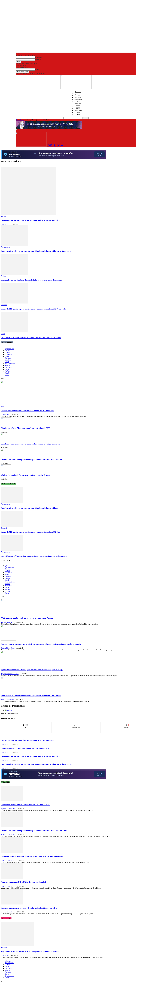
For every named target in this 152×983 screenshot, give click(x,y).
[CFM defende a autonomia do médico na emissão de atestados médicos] (14, 332)
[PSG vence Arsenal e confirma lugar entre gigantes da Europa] (8, 614)
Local (7, 362)
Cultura (78, 101)
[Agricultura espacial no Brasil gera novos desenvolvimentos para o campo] (8, 666)
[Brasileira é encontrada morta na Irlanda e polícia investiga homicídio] (28, 214)
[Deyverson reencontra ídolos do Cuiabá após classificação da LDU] (12, 904)
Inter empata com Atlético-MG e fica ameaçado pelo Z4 (24, 882)
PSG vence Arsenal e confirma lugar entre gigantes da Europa (27, 618)
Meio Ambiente (78, 99)
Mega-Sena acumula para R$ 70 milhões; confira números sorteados (30, 951)
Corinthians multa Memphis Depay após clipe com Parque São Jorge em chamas (35, 830)
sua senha (38, 59)
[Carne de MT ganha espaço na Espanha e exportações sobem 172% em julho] (14, 303)
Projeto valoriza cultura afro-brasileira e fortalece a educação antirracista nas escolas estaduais (41, 644)
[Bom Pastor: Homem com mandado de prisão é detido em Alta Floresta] (8, 691)
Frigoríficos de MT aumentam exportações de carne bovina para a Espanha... (34, 556)
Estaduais (78, 103)
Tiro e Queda (78, 110)
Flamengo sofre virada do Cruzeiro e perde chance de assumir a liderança (32, 856)
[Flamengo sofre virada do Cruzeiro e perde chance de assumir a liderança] (12, 852)
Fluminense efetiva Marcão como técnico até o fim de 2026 (25, 428)
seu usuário (38, 57)
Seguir (76, 724)
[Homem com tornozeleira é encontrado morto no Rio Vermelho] (17, 405)
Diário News (20, 120)
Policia (78, 95)
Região (7, 373)
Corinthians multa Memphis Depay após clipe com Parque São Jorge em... (32, 459)
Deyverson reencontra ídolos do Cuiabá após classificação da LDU (29, 908)
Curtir (25, 724)
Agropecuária (78, 94)
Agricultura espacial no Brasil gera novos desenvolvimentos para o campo (32, 670)
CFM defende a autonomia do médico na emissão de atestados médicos (31, 338)
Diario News (5, 224)
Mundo (78, 107)
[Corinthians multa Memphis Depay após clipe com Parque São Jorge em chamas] (6, 455)
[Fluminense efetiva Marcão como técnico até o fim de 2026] (6, 424)
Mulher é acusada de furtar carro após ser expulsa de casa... (26, 475)
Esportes (78, 105)
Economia (78, 92)
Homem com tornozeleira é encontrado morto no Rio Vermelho (27, 411)
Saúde (78, 112)
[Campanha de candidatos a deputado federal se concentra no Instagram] (14, 274)
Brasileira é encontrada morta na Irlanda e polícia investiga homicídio (30, 220)
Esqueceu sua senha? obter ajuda (26, 64)
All (6, 565)
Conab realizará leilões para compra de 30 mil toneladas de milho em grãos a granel (36, 251)
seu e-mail (38, 69)
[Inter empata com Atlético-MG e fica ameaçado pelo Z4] (12, 878)
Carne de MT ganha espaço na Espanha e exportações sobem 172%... (30, 532)
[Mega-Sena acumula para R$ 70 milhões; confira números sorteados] (17, 945)
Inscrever (127, 724)
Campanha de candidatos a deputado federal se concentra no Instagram (31, 280)
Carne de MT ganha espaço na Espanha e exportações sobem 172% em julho (33, 309)
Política (78, 108)
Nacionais (78, 97)
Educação (8, 356)
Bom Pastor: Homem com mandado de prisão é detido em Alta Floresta (31, 696)
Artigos (78, 114)
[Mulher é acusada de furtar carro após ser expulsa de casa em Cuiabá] (6, 471)
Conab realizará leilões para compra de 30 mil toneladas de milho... (29, 508)
